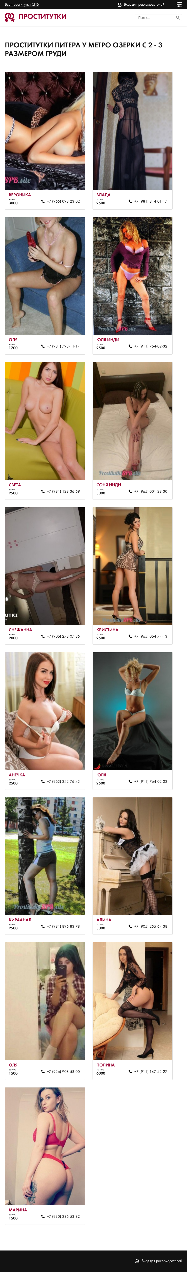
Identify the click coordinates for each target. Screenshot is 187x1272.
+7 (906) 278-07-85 (63, 637)
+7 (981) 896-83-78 (63, 927)
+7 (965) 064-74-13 (150, 637)
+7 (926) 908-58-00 (63, 1072)
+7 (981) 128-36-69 (63, 492)
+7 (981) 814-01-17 (150, 202)
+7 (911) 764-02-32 (150, 346)
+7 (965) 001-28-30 (150, 492)
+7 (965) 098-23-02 (63, 202)
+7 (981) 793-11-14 (63, 346)
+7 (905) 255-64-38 (150, 927)
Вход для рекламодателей (144, 5)
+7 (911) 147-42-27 (150, 1072)
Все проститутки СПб (22, 5)
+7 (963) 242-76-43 (63, 782)
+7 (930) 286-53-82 (63, 1217)
